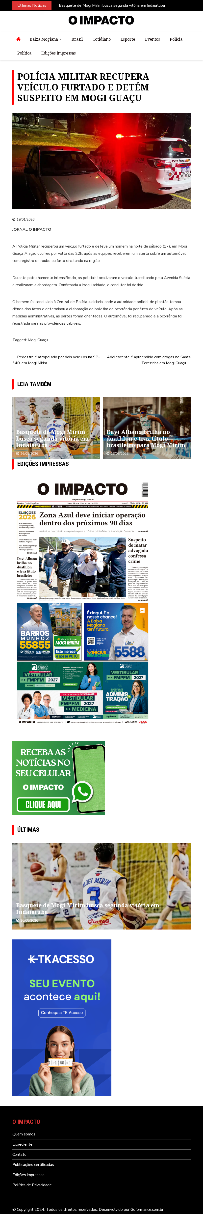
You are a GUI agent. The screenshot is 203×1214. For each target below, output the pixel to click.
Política (24, 53)
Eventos (152, 39)
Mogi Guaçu (38, 340)
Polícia (176, 39)
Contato (19, 1154)
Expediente (22, 1144)
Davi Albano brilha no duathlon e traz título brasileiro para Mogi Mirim (145, 438)
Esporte (128, 39)
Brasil (77, 39)
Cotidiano (102, 39)
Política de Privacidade (32, 1185)
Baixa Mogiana (44, 39)
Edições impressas (58, 53)
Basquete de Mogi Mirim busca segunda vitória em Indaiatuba (112, 5)
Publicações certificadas (33, 1164)
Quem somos (23, 1134)
